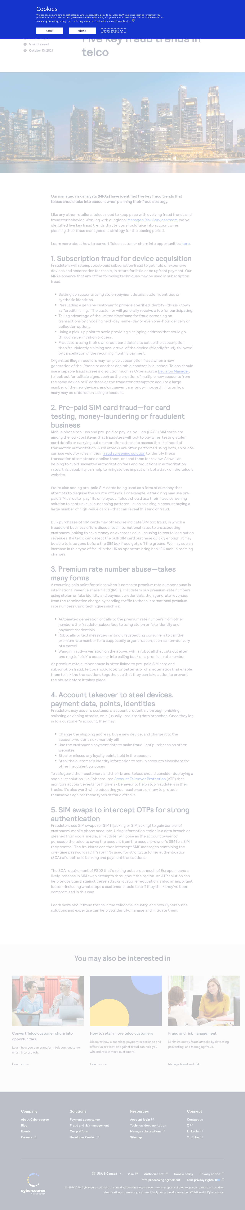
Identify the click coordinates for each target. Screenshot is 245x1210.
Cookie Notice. (123, 21)
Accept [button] (49, 30)
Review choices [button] (111, 30)
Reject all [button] (82, 30)
